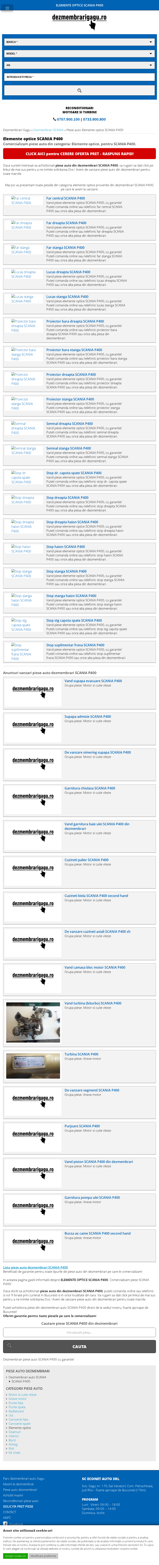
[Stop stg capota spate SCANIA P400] (25, 629)
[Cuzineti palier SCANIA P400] (35, 884)
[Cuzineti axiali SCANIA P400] (35, 956)
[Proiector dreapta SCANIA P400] (25, 383)
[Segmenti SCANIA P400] (35, 1114)
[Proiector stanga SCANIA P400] (25, 408)
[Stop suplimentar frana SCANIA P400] (25, 658)
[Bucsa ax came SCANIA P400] (35, 1258)
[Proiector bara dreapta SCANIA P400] (25, 330)
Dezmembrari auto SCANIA (27, 1377)
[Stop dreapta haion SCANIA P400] (25, 531)
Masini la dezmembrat (18, 1484)
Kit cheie (14, 1452)
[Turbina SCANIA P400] (35, 1079)
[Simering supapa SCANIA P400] (35, 777)
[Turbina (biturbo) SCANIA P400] (35, 1043)
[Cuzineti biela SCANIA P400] (35, 920)
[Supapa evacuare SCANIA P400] (35, 705)
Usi (11, 1415)
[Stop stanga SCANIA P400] (25, 576)
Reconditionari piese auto (21, 1501)
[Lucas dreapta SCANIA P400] (25, 276)
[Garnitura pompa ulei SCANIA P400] (35, 1222)
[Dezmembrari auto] (79, 30)
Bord (12, 1440)
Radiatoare (16, 1411)
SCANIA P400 (21, 1381)
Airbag (13, 1444)
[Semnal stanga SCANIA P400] (25, 453)
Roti (11, 1448)
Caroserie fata (18, 1419)
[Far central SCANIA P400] (25, 203)
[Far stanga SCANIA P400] (25, 252)
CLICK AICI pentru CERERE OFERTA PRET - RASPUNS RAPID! (80, 153)
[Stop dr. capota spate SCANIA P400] (25, 482)
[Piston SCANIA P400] (35, 1186)
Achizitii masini (13, 1495)
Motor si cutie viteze (22, 1394)
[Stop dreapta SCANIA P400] (25, 502)
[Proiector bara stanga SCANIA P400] (25, 359)
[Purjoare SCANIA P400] (35, 1150)
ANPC (7, 1517)
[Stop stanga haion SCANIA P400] (25, 605)
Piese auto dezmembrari (20, 1490)
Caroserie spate (19, 1423)
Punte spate (17, 1407)
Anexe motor (17, 1399)
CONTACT (9, 1512)
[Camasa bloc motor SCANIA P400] (35, 992)
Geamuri (14, 1432)
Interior (14, 1436)
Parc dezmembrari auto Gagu (23, 1478)
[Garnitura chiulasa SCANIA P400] (35, 813)
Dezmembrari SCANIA (48, 130)
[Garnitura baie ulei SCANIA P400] (35, 848)
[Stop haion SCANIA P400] (25, 551)
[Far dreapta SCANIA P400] (25, 227)
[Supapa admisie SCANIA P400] (35, 741)
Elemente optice (20, 1428)
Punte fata (16, 1403)
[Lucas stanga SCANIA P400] (25, 301)
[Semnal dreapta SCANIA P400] (25, 432)
